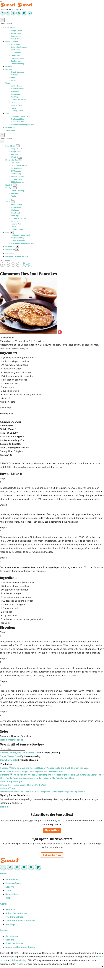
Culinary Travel (17, 111)
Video (8, 897)
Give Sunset (10, 130)
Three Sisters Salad (10, 756)
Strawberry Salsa (9, 760)
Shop (7, 113)
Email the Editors (14, 943)
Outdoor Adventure (18, 100)
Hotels (13, 108)
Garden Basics (16, 50)
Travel (7, 83)
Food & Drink (10, 28)
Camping (14, 102)
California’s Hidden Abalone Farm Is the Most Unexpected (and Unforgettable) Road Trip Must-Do (42, 791)
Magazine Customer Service (16, 256)
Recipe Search (16, 31)
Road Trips (15, 97)
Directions (17, 739)
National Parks (16, 105)
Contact (4, 930)
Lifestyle (8, 69)
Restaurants (16, 36)
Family (13, 77)
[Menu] (1, 1)
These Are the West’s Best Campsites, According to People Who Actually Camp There (37, 778)
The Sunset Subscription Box (22, 124)
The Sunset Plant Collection (20, 920)
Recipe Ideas (16, 33)
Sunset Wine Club (18, 122)
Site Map (10, 924)
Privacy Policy (19, 960)
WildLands (15, 91)
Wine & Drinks (16, 39)
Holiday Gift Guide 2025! (20, 116)
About (3, 903)
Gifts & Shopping (17, 72)
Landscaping (16, 55)
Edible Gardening (17, 64)
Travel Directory (17, 89)
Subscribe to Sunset (16, 913)
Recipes (4, 768)
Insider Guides (16, 86)
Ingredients (6, 739)
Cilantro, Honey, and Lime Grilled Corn (20, 752)
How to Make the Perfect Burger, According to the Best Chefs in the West (31, 771)
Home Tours (15, 44)
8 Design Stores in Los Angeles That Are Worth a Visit (23, 785)
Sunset (3, 873)
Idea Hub (8, 66)
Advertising (11, 936)
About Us (10, 909)
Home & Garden (11, 42)
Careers (9, 939)
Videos (13, 80)
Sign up (4, 806)
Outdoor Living (16, 61)
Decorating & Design (19, 47)
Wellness (14, 75)
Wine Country (16, 94)
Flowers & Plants (17, 58)
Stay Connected (6, 261)
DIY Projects (16, 53)
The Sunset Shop (17, 119)
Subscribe (9, 254)
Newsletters (10, 127)
